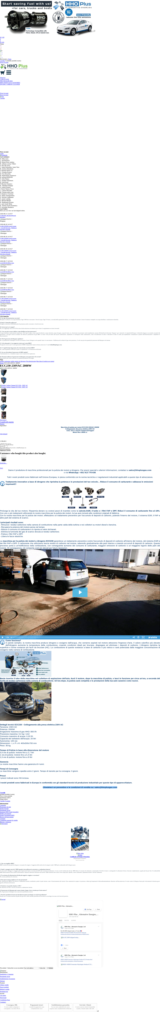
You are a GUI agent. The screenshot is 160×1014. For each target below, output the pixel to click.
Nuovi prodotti (4, 987)
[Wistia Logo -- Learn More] (153, 637)
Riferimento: (3, 444)
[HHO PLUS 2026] (48, 35)
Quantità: (2, 446)
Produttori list (4, 991)
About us (2, 77)
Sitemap (2, 981)
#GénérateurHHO (69, 932)
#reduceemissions (78, 961)
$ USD (2, 42)
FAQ (1, 468)
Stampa (2, 424)
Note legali (3, 997)
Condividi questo (7, 422)
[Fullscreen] (143, 637)
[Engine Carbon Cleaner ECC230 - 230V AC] (3, 376)
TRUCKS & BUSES (6, 81)
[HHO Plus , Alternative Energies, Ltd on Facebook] (63, 913)
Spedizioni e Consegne (6, 974)
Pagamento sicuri (5, 976)
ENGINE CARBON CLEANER (10, 84)
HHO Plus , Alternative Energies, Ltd (84, 914)
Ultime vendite (4, 985)
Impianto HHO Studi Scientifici (9, 812)
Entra (9, 59)
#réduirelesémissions (76, 934)
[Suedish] (0, 56)
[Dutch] (1, 54)
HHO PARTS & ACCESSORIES (10, 82)
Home (2, 363)
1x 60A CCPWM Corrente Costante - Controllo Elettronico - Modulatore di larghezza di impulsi (8, 219)
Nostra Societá (4, 808)
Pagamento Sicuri (5, 810)
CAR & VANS (4, 79)
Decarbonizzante (31, 361)
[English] (0, 46)
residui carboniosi (5, 361)
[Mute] (133, 637)
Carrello (2, 98)
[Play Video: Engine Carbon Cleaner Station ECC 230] (80, 592)
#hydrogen (76, 959)
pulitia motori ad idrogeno (18, 361)
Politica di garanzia (5, 813)
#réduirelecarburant (66, 934)
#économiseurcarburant (80, 932)
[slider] (70, 637)
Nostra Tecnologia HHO (7, 815)
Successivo (3, 420)
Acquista (7, 801)
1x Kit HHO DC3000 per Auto (7, 242)
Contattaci (3, 1002)
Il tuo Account (4, 62)
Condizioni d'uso (5, 1000)
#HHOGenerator (68, 959)
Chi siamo (3, 995)
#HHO (62, 932)
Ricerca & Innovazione (7, 817)
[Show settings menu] (138, 637)
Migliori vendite (4, 989)
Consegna (3, 805)
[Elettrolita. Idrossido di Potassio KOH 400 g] (3, 461)
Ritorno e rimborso (5, 822)
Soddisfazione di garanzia (7, 979)
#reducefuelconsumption (67, 961)
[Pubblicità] (3, 155)
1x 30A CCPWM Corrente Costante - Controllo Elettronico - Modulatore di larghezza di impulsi (8, 280)
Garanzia (2, 818)
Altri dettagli (3, 434)
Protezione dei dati (5, 807)
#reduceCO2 (82, 959)
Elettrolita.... (3, 463)
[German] (0, 49)
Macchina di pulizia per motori (45, 361)
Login (2, 153)
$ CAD (2, 37)
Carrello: (2, 61)
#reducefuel (89, 959)
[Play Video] (2, 637)
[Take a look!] (80, 850)
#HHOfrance (85, 934)
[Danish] (1, 57)
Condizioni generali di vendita (9, 820)
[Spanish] (1, 52)
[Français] (0, 47)
